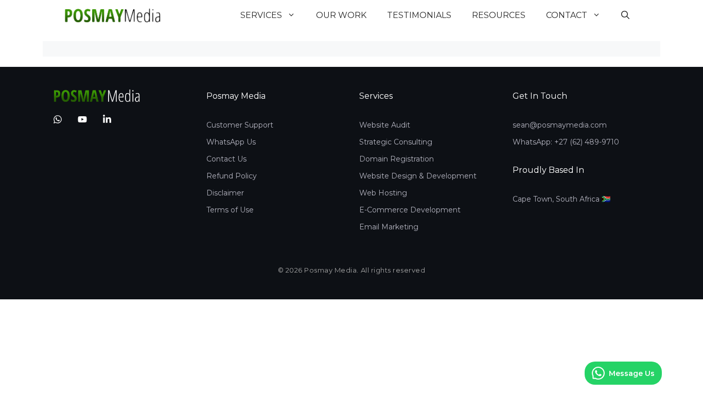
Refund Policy (231, 176)
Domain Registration (396, 159)
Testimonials (419, 15)
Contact (566, 15)
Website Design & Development (418, 176)
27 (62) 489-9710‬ (589, 142)
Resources (498, 15)
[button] (625, 15)
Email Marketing (388, 226)
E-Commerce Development (410, 209)
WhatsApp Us (231, 142)
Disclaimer (225, 193)
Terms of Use (230, 209)
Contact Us (226, 159)
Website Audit (384, 125)
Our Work (341, 15)
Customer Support (239, 125)
